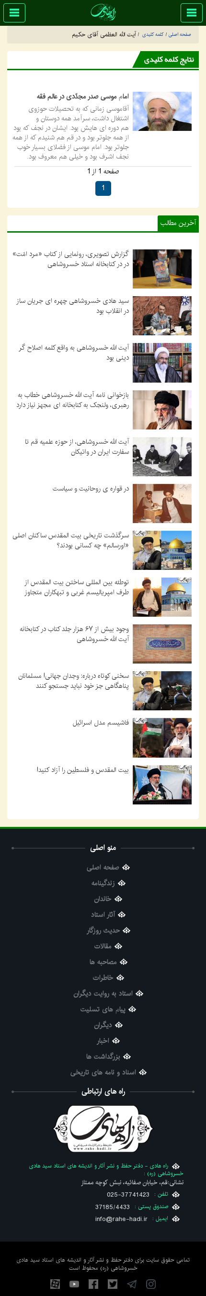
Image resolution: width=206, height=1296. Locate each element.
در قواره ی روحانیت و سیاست (91, 488)
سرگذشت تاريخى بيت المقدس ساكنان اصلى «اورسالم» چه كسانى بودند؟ (70, 540)
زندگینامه (103, 883)
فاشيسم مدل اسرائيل (101, 722)
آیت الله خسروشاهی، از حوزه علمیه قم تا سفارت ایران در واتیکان (77, 447)
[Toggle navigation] (192, 12)
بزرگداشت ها (103, 1057)
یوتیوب (74, 1284)
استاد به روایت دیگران (103, 994)
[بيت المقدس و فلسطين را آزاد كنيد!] (162, 784)
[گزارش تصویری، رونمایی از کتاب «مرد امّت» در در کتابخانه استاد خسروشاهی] (162, 269)
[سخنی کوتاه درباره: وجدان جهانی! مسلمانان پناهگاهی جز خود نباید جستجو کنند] (162, 690)
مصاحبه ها (103, 962)
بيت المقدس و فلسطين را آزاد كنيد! (83, 770)
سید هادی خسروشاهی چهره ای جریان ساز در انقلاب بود (72, 306)
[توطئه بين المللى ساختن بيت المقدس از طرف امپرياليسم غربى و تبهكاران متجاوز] (162, 597)
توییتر (112, 1284)
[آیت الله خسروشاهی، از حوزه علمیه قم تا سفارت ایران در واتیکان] (162, 456)
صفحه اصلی (103, 868)
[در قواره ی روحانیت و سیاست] (162, 503)
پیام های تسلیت (103, 1010)
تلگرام (132, 1284)
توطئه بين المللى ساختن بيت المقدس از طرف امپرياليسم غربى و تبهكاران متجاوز (76, 587)
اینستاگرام (151, 1284)
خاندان (103, 899)
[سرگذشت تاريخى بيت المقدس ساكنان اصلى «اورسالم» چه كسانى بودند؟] (162, 550)
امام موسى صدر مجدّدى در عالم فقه (83, 96)
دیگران (103, 1025)
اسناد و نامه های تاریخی (103, 1073)
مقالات (103, 947)
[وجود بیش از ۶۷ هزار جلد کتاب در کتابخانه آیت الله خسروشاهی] (162, 644)
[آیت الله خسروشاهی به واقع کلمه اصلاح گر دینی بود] (162, 362)
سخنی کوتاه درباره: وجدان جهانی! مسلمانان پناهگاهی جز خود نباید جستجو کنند (73, 681)
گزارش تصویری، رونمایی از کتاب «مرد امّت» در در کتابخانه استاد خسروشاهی (70, 259)
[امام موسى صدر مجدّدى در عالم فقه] (162, 111)
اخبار (103, 1041)
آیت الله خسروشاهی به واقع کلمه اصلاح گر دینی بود (74, 353)
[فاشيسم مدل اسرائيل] (162, 737)
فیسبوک (93, 1284)
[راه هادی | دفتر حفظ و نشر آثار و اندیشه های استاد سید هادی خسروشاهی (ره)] (103, 12)
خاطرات (103, 978)
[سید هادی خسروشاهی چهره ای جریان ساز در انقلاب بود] (162, 315)
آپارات (55, 1284)
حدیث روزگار (103, 931)
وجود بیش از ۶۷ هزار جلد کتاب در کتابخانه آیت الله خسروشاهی (74, 634)
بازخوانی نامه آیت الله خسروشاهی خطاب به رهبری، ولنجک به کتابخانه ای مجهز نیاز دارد (72, 400)
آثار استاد (103, 915)
